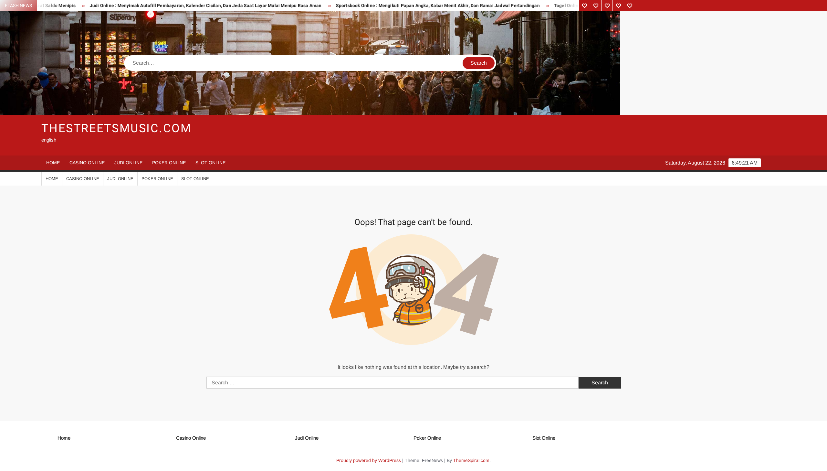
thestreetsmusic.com (116, 128)
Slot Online (210, 162)
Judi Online (128, 162)
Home (53, 162)
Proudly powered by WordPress (368, 460)
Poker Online (169, 162)
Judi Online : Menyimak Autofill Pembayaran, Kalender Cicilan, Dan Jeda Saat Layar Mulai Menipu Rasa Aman (161, 5)
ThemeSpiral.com (471, 460)
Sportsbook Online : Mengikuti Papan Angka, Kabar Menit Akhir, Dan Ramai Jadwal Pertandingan (394, 5)
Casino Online (87, 162)
